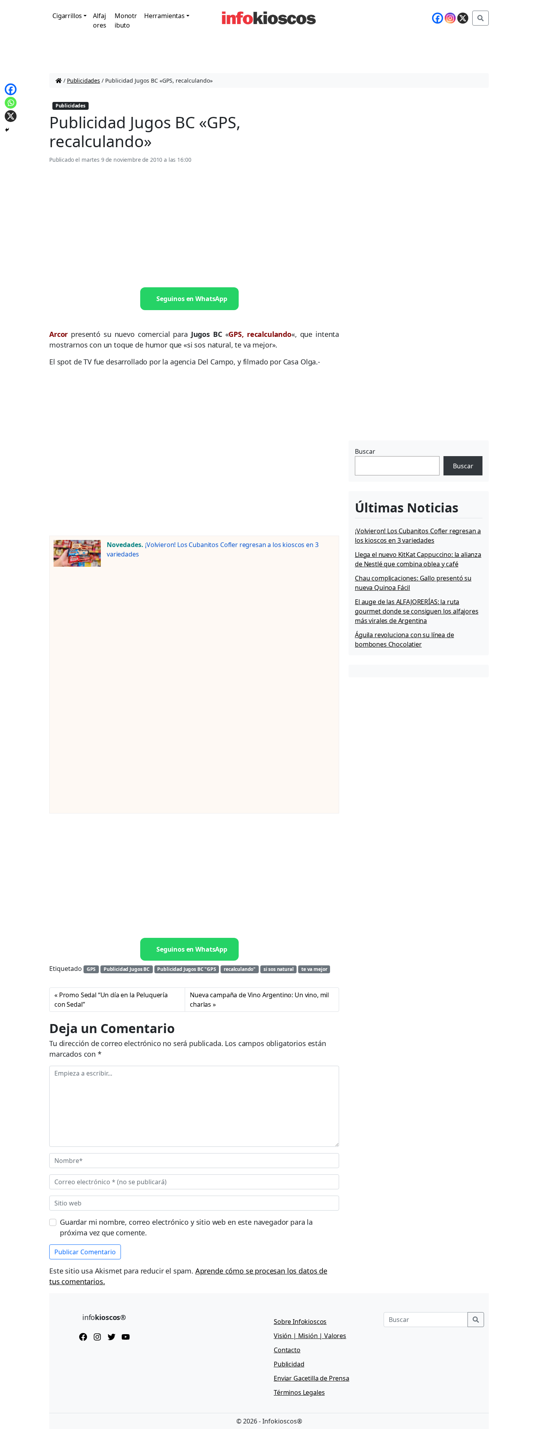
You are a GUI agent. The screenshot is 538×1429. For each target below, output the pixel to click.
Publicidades (83, 80)
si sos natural (278, 969)
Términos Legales (299, 1392)
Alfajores (99, 20)
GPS (91, 969)
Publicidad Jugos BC (127, 969)
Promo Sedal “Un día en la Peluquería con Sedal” (111, 1000)
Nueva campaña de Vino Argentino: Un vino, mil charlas (259, 1000)
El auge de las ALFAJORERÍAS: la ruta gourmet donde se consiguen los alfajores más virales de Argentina (417, 611)
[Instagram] (450, 18)
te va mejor (314, 969)
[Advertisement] (194, 226)
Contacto (287, 1350)
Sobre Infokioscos (300, 1321)
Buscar (365, 451)
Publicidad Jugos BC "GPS (186, 969)
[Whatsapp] (11, 103)
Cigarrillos (67, 15)
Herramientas (164, 15)
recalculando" (240, 969)
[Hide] (7, 130)
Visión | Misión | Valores (310, 1335)
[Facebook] (437, 18)
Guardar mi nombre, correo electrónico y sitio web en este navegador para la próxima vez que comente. (186, 1227)
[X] (462, 18)
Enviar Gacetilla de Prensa (311, 1378)
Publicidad (289, 1364)
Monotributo (126, 20)
